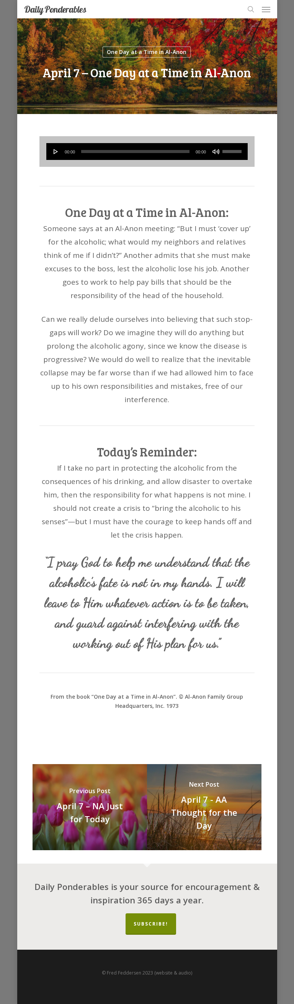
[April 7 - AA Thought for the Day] (204, 807)
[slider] (233, 149)
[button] (266, 9)
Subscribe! (151, 924)
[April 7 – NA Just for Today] (90, 807)
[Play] (55, 151)
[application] (146, 151)
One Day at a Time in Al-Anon (146, 51)
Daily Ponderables (55, 9)
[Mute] (215, 151)
